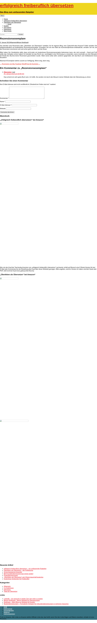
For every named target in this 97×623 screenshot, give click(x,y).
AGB (5, 607)
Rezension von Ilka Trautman (11, 64)
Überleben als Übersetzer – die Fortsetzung (18, 570)
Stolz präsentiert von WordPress (19, 622)
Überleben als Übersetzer (12, 22)
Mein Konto (7, 31)
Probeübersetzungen (11, 575)
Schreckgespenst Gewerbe (13, 572)
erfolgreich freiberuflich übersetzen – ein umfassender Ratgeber (25, 568)
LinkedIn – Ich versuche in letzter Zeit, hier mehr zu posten (23, 599)
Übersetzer (8, 72)
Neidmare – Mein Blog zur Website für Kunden (19, 602)
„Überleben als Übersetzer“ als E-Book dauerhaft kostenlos (23, 577)
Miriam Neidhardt (22, 42)
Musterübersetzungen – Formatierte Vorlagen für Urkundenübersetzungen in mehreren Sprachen (36, 604)
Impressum (7, 29)
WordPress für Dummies (31, 64)
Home (6, 19)
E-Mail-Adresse (5, 105)
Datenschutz (8, 609)
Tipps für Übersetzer (10, 591)
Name (2, 101)
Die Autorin (7, 27)
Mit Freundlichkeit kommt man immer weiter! (18, 574)
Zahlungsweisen (9, 614)
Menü (2, 15)
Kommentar (4, 98)
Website (2, 108)
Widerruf (6, 612)
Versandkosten (9, 610)
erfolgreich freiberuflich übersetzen (15, 21)
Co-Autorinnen (9, 588)
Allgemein (13, 42)
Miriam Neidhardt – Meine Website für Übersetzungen (22, 600)
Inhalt (9, 24)
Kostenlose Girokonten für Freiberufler (16, 579)
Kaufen (6, 26)
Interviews (7, 590)
